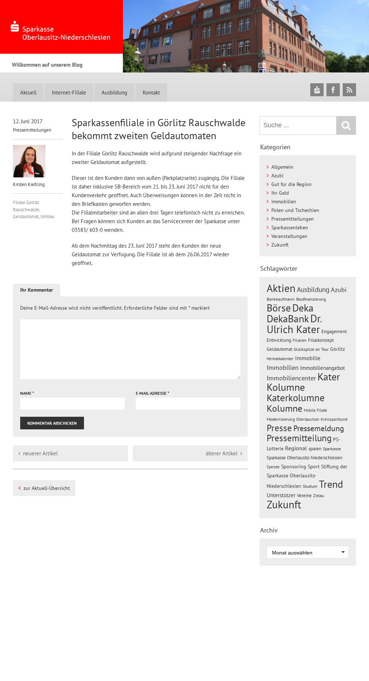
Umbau (47, 216)
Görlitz (337, 349)
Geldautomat (26, 216)
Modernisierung (281, 419)
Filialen (300, 340)
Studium (310, 486)
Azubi (277, 175)
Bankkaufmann (281, 299)
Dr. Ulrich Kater (294, 323)
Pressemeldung (318, 428)
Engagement (334, 331)
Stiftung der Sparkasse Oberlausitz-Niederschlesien (307, 476)
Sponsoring (293, 466)
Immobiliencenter (291, 377)
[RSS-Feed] (349, 89)
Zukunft (280, 245)
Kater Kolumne (303, 382)
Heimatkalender (280, 358)
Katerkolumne (296, 398)
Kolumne (284, 408)
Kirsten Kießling (29, 184)
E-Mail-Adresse (152, 393)
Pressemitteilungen (32, 130)
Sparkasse (332, 448)
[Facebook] (333, 89)
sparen (314, 449)
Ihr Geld (280, 193)
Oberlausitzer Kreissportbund (321, 419)
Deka (303, 307)
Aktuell (28, 92)
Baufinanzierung (311, 299)
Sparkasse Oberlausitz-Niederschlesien (304, 458)
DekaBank (288, 318)
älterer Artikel (221, 453)
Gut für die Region (291, 184)
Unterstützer (281, 495)
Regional (296, 448)
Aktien (281, 288)
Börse (279, 307)
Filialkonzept (321, 340)
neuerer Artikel (40, 453)
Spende (273, 466)
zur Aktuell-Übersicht (46, 488)
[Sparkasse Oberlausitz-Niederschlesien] (317, 89)
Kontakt (151, 92)
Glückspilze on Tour (311, 349)
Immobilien (283, 201)
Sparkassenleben (289, 227)
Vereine (304, 495)
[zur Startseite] (61, 27)
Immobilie (307, 358)
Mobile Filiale (315, 410)
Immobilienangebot (322, 367)
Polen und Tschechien (295, 210)
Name (27, 393)
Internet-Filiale (69, 92)
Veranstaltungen (289, 236)
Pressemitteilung (299, 438)
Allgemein (282, 167)
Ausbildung (114, 92)
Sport (314, 466)
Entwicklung (279, 340)
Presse (279, 428)
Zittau (318, 495)
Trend (331, 484)
